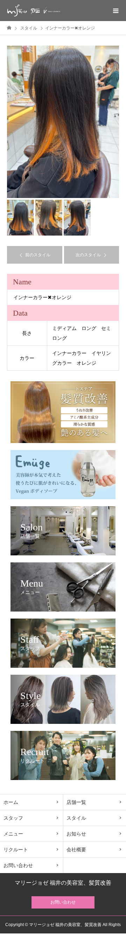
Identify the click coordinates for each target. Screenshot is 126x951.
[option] (63, 122)
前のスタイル (37, 254)
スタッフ (13, 818)
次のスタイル (88, 254)
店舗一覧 (76, 802)
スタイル (76, 818)
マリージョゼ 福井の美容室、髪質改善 (63, 883)
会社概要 (76, 849)
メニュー (13, 834)
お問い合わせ (18, 865)
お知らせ (76, 834)
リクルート (16, 849)
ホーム (11, 802)
